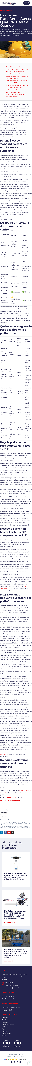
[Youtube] (9, 832)
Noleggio (5, 1022)
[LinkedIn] (17, 1062)
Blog (3, 1027)
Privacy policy (20, 1056)
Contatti (4, 1031)
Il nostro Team (6, 1020)
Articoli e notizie (6, 10)
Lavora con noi (6, 1033)
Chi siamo (5, 1017)
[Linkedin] (1, 832)
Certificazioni (6, 1036)
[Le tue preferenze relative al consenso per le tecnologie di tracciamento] (29, 1063)
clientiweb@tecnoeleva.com (10, 800)
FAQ (3, 1029)
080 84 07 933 (12, 798)
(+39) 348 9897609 (11, 985)
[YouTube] (20, 1062)
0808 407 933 (9, 982)
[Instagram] (12, 832)
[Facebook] (5, 832)
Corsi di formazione (8, 1024)
